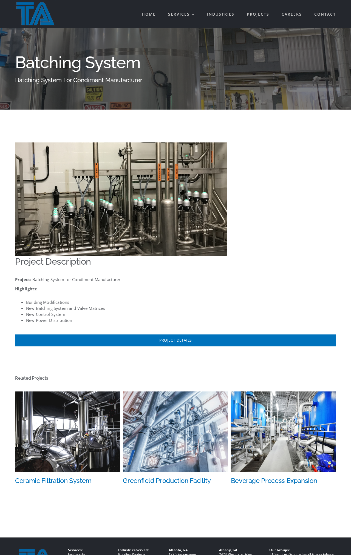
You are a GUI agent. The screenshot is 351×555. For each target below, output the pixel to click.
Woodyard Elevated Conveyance (279, 481)
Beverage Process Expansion (166, 481)
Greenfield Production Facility (59, 481)
